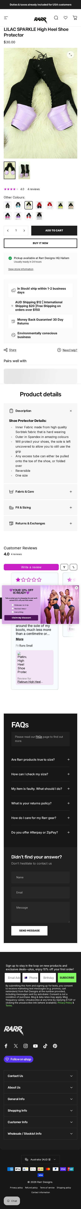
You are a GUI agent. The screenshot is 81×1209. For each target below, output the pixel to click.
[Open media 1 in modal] (70, 54)
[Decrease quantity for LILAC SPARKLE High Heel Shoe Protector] (8, 230)
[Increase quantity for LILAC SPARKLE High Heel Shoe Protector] (24, 230)
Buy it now (40, 243)
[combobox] (25, 977)
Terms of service (47, 1187)
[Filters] (64, 567)
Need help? (70, 350)
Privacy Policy (65, 1002)
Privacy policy (16, 1187)
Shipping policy (64, 1187)
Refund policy (31, 1187)
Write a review (31, 567)
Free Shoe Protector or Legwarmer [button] (36, 628)
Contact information (40, 1192)
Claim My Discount (21, 617)
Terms (9, 1005)
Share (12, 349)
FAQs (39, 736)
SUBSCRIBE (67, 977)
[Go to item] (9, 170)
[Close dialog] (76, 587)
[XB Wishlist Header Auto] (65, 18)
